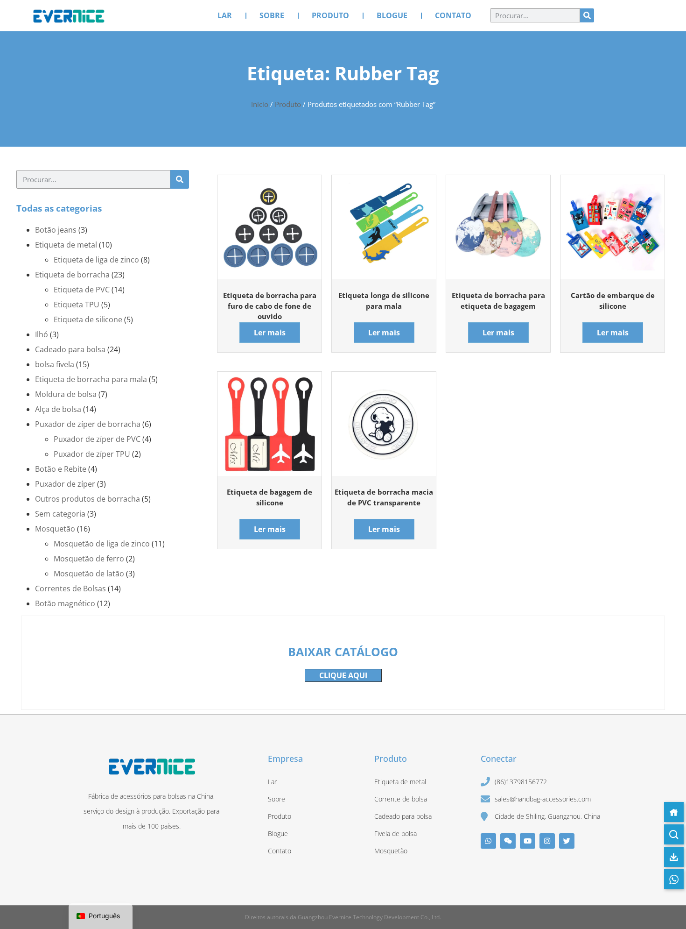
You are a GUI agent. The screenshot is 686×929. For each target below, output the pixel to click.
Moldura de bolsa (66, 394)
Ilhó (41, 334)
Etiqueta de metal (66, 245)
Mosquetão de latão (89, 573)
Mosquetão (55, 529)
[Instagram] (547, 841)
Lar (224, 15)
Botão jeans (56, 230)
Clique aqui (343, 675)
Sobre (271, 15)
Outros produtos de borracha (87, 499)
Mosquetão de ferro (89, 558)
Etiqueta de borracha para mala (91, 379)
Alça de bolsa (58, 409)
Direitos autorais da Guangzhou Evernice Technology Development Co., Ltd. (343, 917)
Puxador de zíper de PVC (97, 439)
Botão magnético (65, 603)
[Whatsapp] (488, 841)
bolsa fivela (54, 364)
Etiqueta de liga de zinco (96, 260)
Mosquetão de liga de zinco (102, 544)
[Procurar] (587, 15)
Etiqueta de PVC (82, 289)
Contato (453, 15)
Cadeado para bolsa (70, 349)
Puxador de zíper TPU (92, 454)
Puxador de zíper (65, 484)
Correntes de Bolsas (70, 588)
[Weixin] (508, 841)
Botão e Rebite (60, 469)
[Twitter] (566, 841)
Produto (330, 15)
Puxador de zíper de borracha (87, 424)
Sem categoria (60, 514)
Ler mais (270, 332)
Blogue (392, 15)
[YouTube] (527, 841)
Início (259, 104)
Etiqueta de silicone (88, 319)
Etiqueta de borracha (72, 274)
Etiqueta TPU (76, 304)
